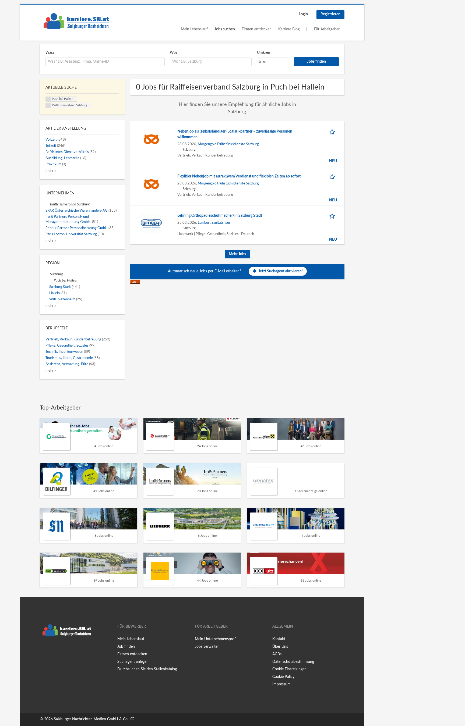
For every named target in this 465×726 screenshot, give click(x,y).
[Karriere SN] (76, 21)
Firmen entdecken (257, 29)
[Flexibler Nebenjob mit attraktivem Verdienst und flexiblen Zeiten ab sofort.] (151, 184)
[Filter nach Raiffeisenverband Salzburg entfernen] (47, 204)
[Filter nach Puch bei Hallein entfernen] (51, 280)
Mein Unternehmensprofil (216, 639)
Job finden (126, 647)
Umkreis (263, 53)
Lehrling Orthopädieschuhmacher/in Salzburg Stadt (219, 216)
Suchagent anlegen (133, 662)
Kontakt (278, 639)
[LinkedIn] (61, 650)
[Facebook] (44, 650)
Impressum (281, 684)
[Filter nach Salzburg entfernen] (47, 274)
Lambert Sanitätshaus (214, 222)
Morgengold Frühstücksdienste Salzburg (228, 144)
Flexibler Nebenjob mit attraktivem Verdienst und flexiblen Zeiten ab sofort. (239, 176)
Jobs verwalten (207, 647)
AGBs (276, 654)
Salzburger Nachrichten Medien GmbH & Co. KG (94, 719)
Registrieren (330, 14)
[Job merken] (333, 131)
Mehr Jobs (237, 254)
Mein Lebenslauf (194, 29)
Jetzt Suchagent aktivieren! (280, 271)
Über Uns (280, 647)
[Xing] (53, 650)
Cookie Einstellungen (289, 669)
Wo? (173, 53)
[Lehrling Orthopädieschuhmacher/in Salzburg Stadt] (151, 223)
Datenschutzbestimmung (293, 662)
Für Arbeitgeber (327, 29)
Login (303, 14)
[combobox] (105, 62)
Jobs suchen (224, 29)
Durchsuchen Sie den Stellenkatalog (147, 669)
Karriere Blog (289, 29)
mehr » (50, 170)
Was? (49, 53)
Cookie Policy (283, 677)
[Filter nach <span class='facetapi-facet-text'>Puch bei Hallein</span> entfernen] (48, 99)
